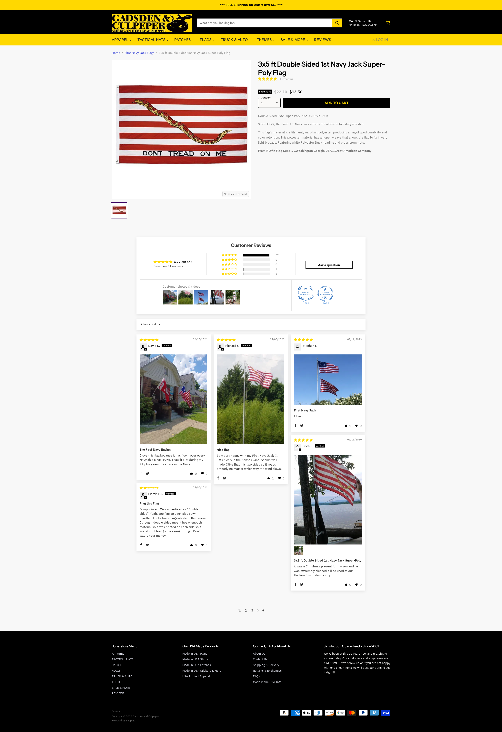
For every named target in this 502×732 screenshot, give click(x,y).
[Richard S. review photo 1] (251, 399)
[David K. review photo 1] (173, 399)
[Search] (337, 22)
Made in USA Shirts (195, 659)
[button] (268, 79)
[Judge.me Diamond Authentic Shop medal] (306, 294)
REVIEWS (322, 39)
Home (116, 52)
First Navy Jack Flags (139, 52)
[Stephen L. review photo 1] (328, 379)
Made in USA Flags (194, 653)
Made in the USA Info (267, 682)
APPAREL (120, 39)
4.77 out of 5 (183, 262)
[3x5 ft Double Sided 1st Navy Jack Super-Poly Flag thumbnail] (119, 210)
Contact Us (260, 659)
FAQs (256, 676)
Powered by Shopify (123, 720)
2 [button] (246, 610)
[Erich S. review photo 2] (298, 550)
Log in (381, 39)
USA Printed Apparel (196, 676)
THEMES (264, 39)
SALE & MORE (293, 39)
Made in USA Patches (196, 665)
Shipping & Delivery (266, 665)
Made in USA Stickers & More (201, 670)
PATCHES (182, 39)
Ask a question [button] (329, 265)
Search (116, 711)
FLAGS (206, 39)
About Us (259, 653)
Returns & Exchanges (267, 670)
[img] (149, 340)
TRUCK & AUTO (234, 39)
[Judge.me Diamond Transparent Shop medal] (325, 294)
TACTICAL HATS (151, 39)
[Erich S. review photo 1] (328, 500)
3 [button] (252, 610)
